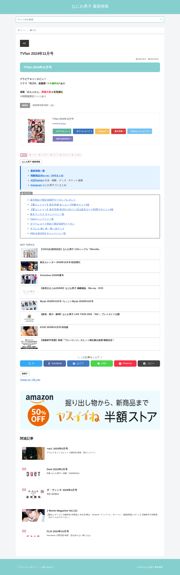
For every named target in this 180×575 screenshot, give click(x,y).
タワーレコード (83, 131)
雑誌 (24, 155)
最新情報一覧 (38, 170)
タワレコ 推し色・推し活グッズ (47, 228)
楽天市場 (118, 131)
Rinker (63, 124)
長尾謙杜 (77, 155)
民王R (55, 155)
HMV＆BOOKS (63, 139)
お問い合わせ (47, 567)
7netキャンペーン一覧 (42, 219)
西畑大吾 (66, 155)
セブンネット (62, 131)
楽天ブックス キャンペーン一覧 (47, 214)
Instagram (36, 185)
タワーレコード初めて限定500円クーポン (52, 224)
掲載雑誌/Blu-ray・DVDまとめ (47, 175)
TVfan (34, 155)
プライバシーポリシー (28, 567)
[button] (161, 19)
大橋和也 (44, 155)
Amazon (102, 131)
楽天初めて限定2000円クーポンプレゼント (53, 200)
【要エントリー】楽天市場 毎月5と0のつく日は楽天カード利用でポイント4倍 (71, 209)
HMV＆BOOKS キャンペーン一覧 (48, 233)
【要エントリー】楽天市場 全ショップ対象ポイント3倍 (59, 204)
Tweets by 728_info (30, 380)
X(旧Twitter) (37, 180)
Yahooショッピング (140, 131)
